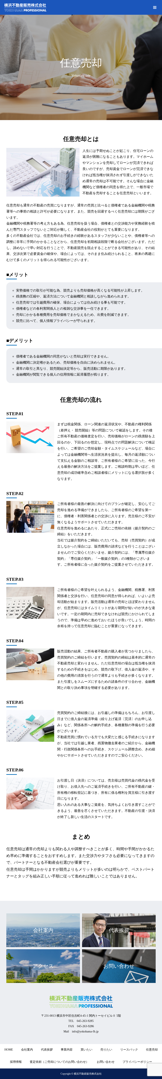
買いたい (86, 1049)
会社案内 (27, 1049)
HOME (8, 1049)
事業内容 (67, 1049)
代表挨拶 (47, 1049)
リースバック (129, 1049)
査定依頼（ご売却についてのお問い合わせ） (59, 1061)
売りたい (106, 1049)
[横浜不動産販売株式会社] (25, 7)
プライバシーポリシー (137, 1061)
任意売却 (152, 1049)
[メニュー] (154, 7)
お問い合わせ (106, 1061)
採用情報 (16, 1061)
